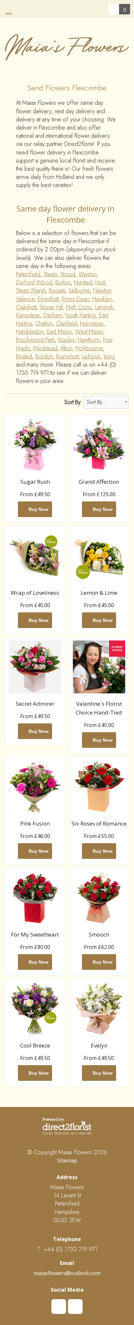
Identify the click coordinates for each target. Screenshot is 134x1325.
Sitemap (67, 1160)
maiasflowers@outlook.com (67, 1273)
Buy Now (37, 509)
